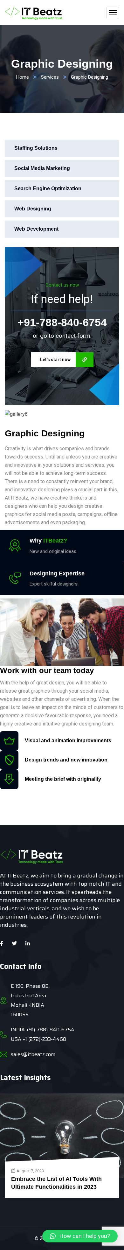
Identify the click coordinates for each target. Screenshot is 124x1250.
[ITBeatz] (34, 13)
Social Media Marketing (42, 168)
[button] (80, 1236)
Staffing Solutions (36, 148)
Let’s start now (55, 359)
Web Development (36, 229)
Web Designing (32, 208)
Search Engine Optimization (47, 188)
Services (50, 77)
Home (22, 77)
